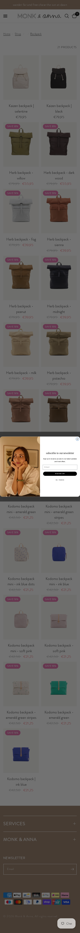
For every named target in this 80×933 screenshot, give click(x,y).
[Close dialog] (77, 439)
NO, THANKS (60, 479)
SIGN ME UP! (60, 473)
